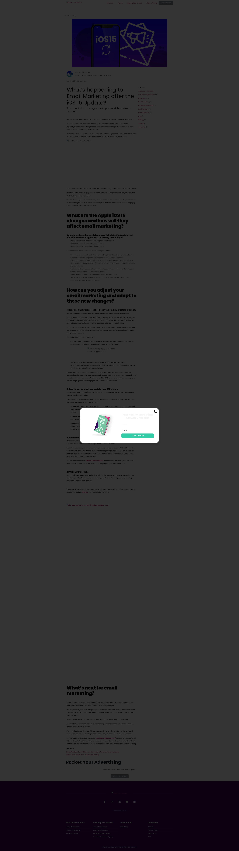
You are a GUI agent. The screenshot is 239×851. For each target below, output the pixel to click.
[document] (119, 425)
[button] (156, 411)
